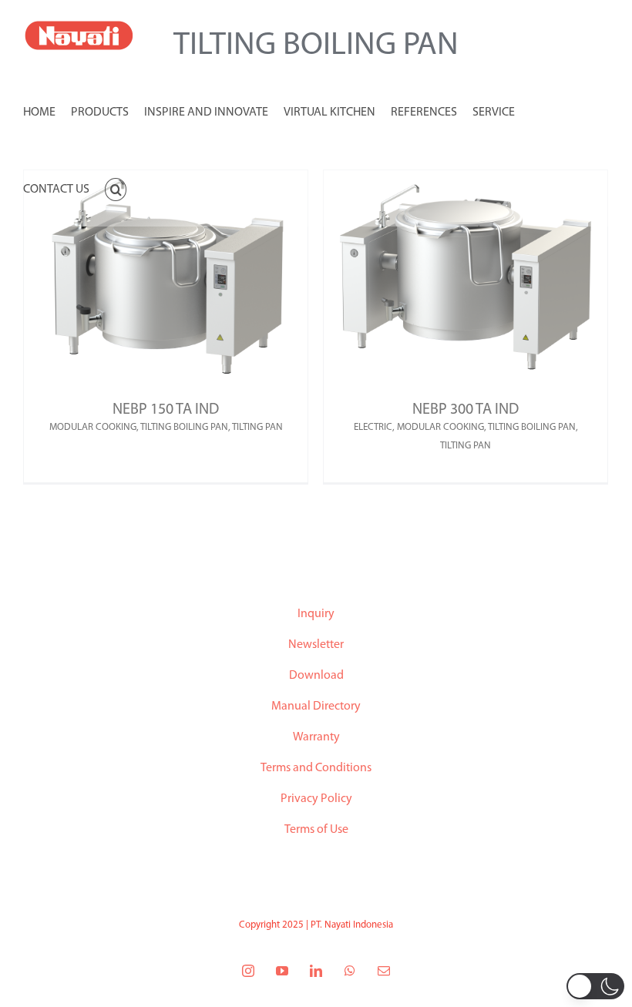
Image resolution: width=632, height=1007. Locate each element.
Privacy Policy (316, 799)
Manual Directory (316, 706)
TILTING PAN (257, 427)
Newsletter (316, 645)
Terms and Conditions (316, 768)
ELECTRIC (373, 427)
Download (316, 676)
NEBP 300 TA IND (465, 410)
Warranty (316, 737)
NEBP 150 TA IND (166, 410)
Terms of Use (316, 830)
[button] (115, 188)
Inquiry (316, 614)
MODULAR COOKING (92, 427)
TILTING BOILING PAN (184, 427)
